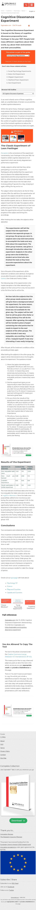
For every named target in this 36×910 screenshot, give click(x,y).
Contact (3, 755)
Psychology (17, 10)
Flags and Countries (13, 589)
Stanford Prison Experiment (18, 80)
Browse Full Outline (9, 90)
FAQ (1, 744)
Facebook (11, 887)
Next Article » (30, 602)
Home (2, 10)
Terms (2, 748)
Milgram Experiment (15, 77)
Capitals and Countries (14, 592)
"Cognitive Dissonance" (31, 607)
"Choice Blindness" (4, 606)
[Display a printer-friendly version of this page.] (29, 26)
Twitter (11, 890)
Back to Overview (18, 600)
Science (9, 586)
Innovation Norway (6, 834)
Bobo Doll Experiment (16, 74)
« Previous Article (5, 600)
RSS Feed (15, 883)
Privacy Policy (5, 751)
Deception (4, 153)
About (2, 741)
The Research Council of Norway (11, 837)
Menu (31, 5)
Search (26, 5)
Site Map (3, 758)
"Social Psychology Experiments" (17, 606)
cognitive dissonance (10, 495)
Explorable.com (6, 25)
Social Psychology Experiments (19, 71)
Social (23, 10)
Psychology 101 (12, 583)
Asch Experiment (14, 83)
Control (3, 278)
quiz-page (14, 578)
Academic (9, 10)
